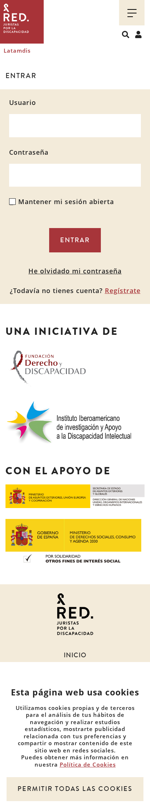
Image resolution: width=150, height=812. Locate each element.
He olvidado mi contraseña (75, 271)
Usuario (22, 102)
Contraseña (28, 152)
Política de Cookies (88, 764)
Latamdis (17, 50)
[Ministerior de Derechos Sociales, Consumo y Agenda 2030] (73, 540)
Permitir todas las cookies (75, 788)
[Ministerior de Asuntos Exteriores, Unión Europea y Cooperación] (75, 495)
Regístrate (123, 290)
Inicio (75, 655)
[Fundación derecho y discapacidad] (48, 366)
